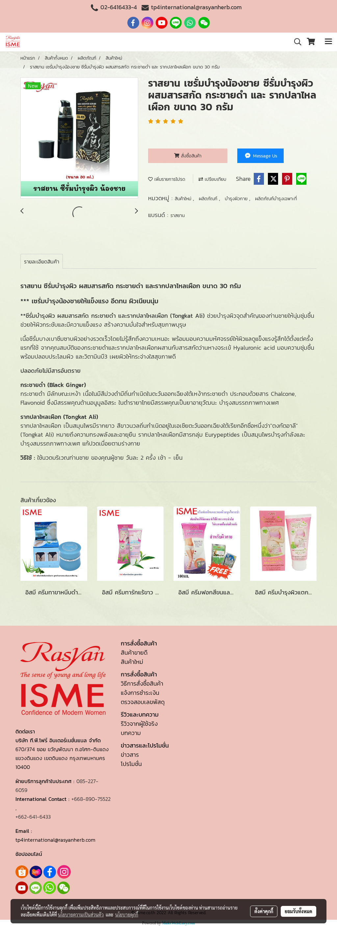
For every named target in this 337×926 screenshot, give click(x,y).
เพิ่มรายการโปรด (169, 179)
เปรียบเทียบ (214, 179)
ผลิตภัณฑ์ (209, 198)
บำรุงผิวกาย (237, 198)
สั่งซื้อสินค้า (190, 155)
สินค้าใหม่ (184, 198)
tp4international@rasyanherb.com (196, 7)
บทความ (131, 732)
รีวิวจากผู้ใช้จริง (139, 723)
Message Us (264, 155)
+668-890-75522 (91, 799)
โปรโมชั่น (131, 763)
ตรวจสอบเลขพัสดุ (143, 701)
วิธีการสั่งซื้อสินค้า (142, 683)
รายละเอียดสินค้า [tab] (41, 261)
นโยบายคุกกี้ (126, 914)
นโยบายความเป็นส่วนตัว (81, 914)
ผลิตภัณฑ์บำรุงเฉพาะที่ (276, 198)
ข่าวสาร (130, 754)
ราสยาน (177, 215)
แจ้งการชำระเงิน (140, 692)
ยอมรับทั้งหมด (298, 911)
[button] (295, 41)
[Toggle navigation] (328, 42)
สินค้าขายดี (134, 652)
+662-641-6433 (33, 817)
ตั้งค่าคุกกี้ (263, 911)
